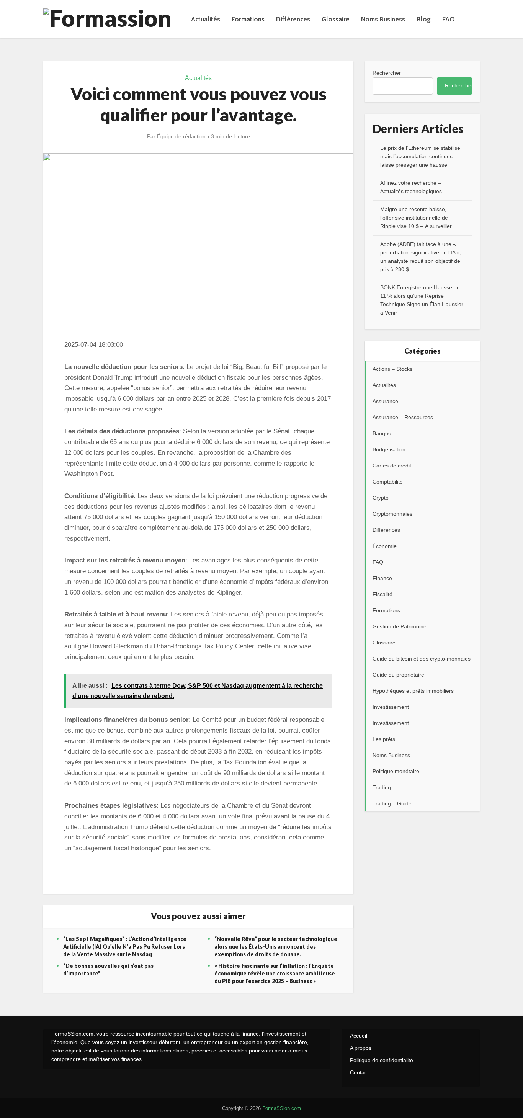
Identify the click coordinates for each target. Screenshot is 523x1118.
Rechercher (387, 73)
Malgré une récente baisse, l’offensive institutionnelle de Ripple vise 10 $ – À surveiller (416, 217)
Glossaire (336, 19)
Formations (248, 19)
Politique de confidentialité (381, 1060)
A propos (360, 1048)
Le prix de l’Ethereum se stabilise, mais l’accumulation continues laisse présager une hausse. (421, 156)
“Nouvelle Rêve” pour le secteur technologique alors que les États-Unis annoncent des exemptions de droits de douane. (275, 946)
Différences (293, 19)
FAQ (448, 19)
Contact (359, 1072)
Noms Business (383, 19)
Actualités (205, 19)
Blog (424, 19)
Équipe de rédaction (181, 136)
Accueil (358, 1036)
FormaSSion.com (281, 1108)
